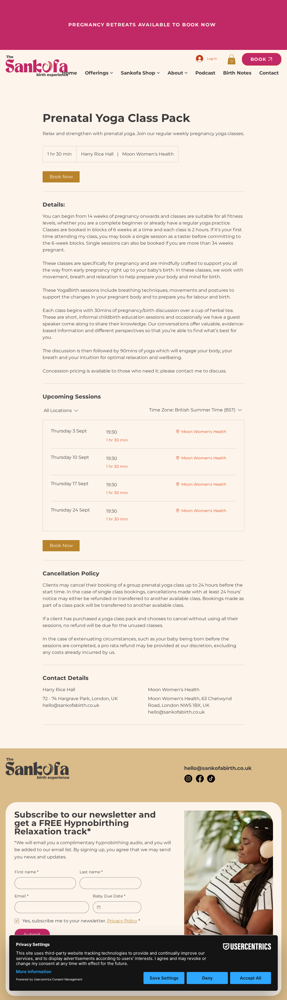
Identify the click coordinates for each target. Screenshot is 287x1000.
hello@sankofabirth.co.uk (218, 768)
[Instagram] (188, 779)
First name (26, 871)
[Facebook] (200, 779)
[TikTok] (211, 779)
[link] (61, 176)
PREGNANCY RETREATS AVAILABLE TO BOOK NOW (142, 24)
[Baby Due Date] (98, 907)
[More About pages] (186, 72)
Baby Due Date (109, 896)
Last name (91, 871)
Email (21, 896)
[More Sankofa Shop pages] (158, 72)
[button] (231, 59)
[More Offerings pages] (111, 72)
